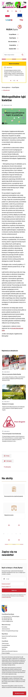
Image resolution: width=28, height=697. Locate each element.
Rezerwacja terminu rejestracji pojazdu (14, 492)
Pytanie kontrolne (6, 584)
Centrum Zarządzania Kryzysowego (10, 630)
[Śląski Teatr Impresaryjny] (20, 533)
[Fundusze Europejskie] (20, 15)
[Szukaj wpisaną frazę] (23, 55)
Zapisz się (14, 590)
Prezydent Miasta (6, 645)
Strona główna (6, 87)
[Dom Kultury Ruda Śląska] (24, 533)
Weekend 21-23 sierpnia (14, 397)
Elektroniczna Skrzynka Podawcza (9, 651)
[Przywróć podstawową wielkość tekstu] (16, 11)
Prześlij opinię (7, 466)
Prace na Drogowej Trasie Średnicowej (14, 73)
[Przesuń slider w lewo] (9, 525)
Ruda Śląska (12, 38)
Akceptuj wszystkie (19, 693)
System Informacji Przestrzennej (9, 636)
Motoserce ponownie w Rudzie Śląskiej (14, 368)
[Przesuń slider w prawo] (19, 525)
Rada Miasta (4, 647)
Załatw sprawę (5, 643)
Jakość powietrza (6, 628)
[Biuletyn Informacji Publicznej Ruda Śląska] (21, 20)
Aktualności (6, 90)
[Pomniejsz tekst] (12, 11)
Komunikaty (4, 627)
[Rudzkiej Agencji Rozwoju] (8, 533)
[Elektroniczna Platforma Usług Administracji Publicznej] (9, 20)
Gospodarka (12, 45)
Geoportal (4, 638)
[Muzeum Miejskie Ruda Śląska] (12, 533)
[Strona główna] (14, 27)
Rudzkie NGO (12, 48)
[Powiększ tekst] (20, 11)
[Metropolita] (3, 533)
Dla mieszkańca (12, 41)
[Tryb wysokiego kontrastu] (8, 11)
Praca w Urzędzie (6, 653)
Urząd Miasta (12, 34)
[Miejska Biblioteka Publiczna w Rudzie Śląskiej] (16, 533)
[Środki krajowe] (7, 15)
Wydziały (4, 649)
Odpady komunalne (14, 511)
